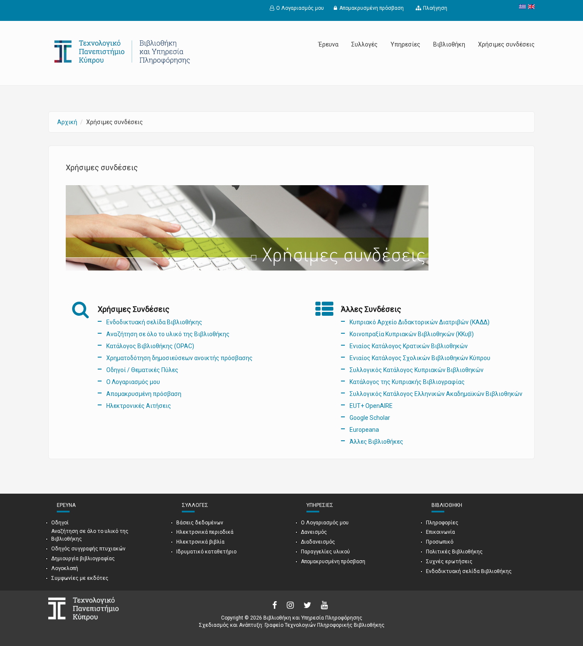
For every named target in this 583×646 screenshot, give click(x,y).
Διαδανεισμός (318, 542)
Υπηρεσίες (405, 44)
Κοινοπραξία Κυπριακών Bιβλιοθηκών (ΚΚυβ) (412, 334)
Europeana (364, 429)
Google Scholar (370, 417)
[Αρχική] (123, 51)
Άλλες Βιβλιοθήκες (376, 441)
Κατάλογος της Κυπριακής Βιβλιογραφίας (407, 381)
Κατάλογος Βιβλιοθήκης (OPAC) (150, 346)
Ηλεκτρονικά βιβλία (200, 542)
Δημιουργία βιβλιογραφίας (83, 559)
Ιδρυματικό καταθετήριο (206, 552)
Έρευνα (328, 44)
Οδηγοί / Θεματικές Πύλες (142, 370)
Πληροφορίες (442, 523)
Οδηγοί (60, 523)
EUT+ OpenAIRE (371, 405)
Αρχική (67, 122)
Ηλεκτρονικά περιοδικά (204, 532)
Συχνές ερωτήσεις (449, 562)
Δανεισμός (314, 532)
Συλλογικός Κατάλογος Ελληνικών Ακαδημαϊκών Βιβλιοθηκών (436, 393)
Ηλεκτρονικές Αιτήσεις (138, 405)
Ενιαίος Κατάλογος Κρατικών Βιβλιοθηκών (409, 346)
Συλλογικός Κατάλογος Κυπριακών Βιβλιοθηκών (417, 370)
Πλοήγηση (435, 8)
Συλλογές (364, 44)
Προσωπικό (439, 542)
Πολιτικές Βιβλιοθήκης (454, 552)
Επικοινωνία (440, 532)
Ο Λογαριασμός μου (300, 8)
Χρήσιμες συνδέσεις (506, 44)
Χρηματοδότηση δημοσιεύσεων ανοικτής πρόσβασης (179, 358)
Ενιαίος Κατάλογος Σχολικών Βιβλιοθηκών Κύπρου (420, 358)
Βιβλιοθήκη (449, 44)
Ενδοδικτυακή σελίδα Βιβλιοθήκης (154, 322)
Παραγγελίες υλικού (325, 552)
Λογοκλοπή (64, 568)
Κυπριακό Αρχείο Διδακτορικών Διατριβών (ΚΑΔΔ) (420, 322)
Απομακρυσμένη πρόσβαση (371, 8)
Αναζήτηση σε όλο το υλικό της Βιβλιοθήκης (168, 334)
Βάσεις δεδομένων (199, 523)
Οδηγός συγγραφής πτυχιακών (88, 549)
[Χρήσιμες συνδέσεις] (521, 6)
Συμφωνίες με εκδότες (79, 578)
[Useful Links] (530, 6)
